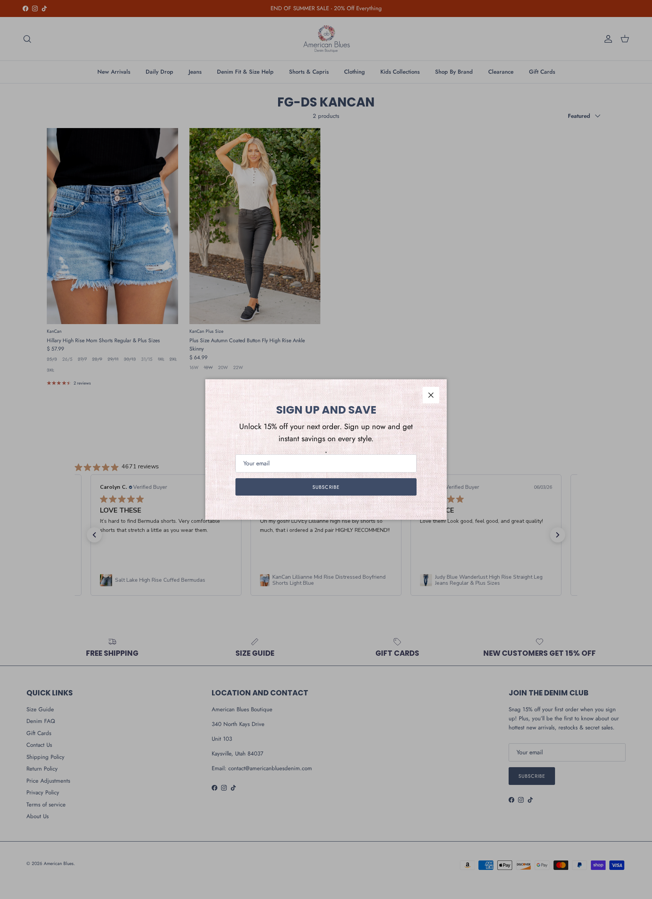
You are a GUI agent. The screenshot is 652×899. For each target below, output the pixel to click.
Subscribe (325, 487)
